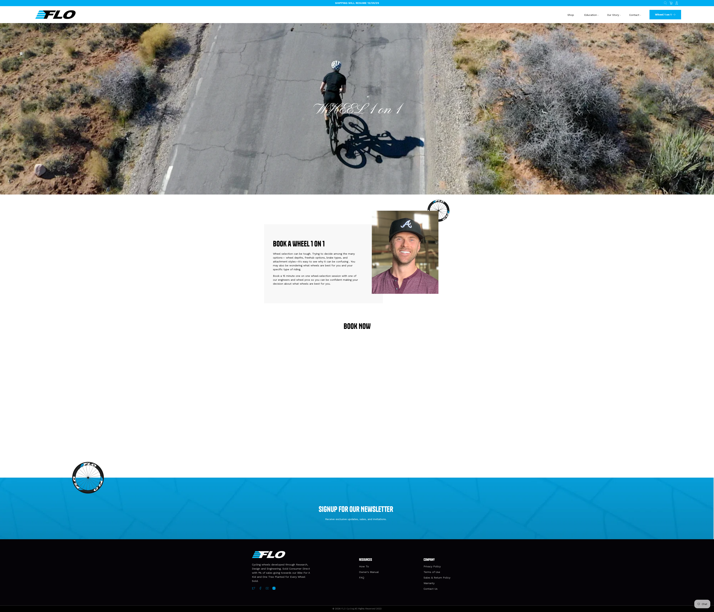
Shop (570, 14)
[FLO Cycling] (55, 14)
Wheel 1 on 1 (663, 14)
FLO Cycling (347, 608)
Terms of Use (432, 571)
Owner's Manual (369, 571)
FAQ (361, 577)
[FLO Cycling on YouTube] (267, 588)
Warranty (429, 583)
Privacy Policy (432, 566)
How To (364, 566)
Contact (634, 14)
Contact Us (431, 588)
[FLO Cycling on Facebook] (260, 588)
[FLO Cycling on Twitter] (253, 588)
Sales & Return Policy (437, 577)
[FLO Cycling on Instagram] (274, 588)
